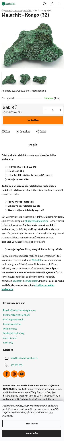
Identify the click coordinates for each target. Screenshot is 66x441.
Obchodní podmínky (13, 333)
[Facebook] (6, 374)
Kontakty (8, 342)
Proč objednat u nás (13, 319)
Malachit (36, 260)
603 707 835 (17, 365)
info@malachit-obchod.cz (24, 358)
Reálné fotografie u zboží (16, 315)
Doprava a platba (12, 324)
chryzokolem (31, 281)
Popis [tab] (33, 145)
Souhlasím (32, 433)
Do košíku (33, 120)
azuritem (17, 281)
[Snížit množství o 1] (45, 110)
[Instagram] (14, 374)
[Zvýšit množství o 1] (60, 110)
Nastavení (32, 423)
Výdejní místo (10, 328)
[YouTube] (21, 374)
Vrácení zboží (10, 338)
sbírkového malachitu (36, 221)
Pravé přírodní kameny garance (19, 310)
